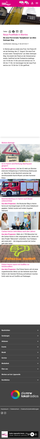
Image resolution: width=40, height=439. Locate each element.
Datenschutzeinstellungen (30, 409)
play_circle (32, 434)
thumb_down (29, 434)
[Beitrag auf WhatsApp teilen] (10, 31)
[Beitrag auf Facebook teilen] (13, 31)
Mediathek (5, 363)
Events (4, 347)
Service (4, 358)
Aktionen (5, 341)
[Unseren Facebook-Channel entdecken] (2, 413)
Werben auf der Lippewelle (11, 374)
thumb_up (36, 434)
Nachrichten (6, 330)
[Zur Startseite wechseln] (6, 3)
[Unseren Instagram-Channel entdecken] (5, 413)
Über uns (5, 369)
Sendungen (6, 336)
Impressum (4, 409)
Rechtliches (6, 380)
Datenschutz (14, 409)
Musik (4, 352)
